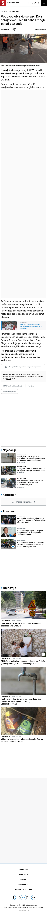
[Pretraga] (32, 3)
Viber (9, 379)
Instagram (31, 376)
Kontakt (23, 880)
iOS (39, 374)
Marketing (23, 870)
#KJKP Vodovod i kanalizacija (12, 386)
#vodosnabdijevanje (9, 391)
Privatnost (23, 884)
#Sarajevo (31, 386)
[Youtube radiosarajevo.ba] (33, 897)
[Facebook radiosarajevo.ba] (13, 897)
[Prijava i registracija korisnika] (35, 3)
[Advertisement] (23, 194)
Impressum (23, 875)
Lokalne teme (14, 12)
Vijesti (4, 12)
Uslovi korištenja (23, 889)
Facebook (23, 376)
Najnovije (9, 588)
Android (34, 374)
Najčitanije (10, 450)
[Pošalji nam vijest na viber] (26, 897)
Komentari (9, 495)
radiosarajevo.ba (31, 905)
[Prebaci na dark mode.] (28, 3)
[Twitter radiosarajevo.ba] (20, 897)
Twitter (17, 376)
